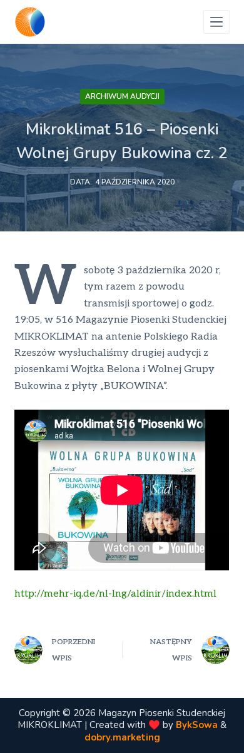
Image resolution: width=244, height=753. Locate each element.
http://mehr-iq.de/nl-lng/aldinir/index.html (115, 594)
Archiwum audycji (122, 96)
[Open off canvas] (216, 22)
